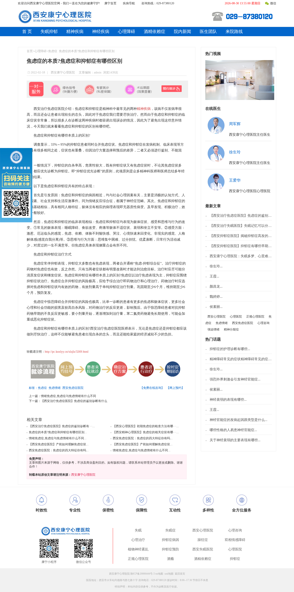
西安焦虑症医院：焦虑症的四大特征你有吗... (59, 450)
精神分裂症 (231, 329)
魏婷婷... (216, 296)
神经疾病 (100, 31)
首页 (30, 51)
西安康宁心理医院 (62, 72)
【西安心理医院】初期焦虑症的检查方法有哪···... (146, 426)
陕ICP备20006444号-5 (142, 573)
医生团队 (208, 31)
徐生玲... (216, 266)
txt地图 (159, 573)
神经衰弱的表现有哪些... (228, 399)
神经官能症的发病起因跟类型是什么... (238, 420)
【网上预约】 (175, 387)
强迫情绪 (213, 329)
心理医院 (236, 316)
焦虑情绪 (55, 387)
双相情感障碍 (235, 540)
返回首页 (180, 573)
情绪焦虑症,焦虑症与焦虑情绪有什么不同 (68, 396)
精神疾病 (75, 31)
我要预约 (257, 123)
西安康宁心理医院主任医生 (249, 134)
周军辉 (235, 124)
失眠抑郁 (49, 31)
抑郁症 (235, 559)
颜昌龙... (216, 286)
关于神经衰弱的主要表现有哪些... (235, 440)
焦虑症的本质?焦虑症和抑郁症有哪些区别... (58, 432)
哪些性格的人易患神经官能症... (233, 430)
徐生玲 (235, 152)
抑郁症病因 (170, 540)
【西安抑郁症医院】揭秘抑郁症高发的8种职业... (246, 236)
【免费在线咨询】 (152, 387)
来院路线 (234, 31)
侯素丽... (216, 306)
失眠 (138, 530)
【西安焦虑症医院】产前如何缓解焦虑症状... (59, 444)
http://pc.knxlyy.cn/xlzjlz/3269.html (66, 351)
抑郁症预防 (170, 549)
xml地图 (168, 573)
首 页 (27, 31)
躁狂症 (203, 540)
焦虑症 (52, 51)
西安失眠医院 (202, 549)
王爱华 (235, 180)
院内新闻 (182, 31)
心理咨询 (263, 323)
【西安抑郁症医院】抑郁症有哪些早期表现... (244, 246)
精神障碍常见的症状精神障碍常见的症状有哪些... (247, 359)
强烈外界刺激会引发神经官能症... (235, 379)
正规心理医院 (255, 316)
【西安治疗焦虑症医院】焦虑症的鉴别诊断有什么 (74, 401)
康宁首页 (110, 3)
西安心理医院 (216, 316)
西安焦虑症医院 (73, 387)
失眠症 (170, 530)
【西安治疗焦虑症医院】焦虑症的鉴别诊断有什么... (249, 215)
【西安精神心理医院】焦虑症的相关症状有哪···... (146, 432)
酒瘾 (170, 559)
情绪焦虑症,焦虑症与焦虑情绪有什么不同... (58, 438)
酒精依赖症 (154, 31)
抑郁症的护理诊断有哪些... (230, 349)
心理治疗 (138, 540)
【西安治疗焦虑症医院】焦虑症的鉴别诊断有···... (62, 426)
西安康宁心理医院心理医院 (249, 191)
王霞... (214, 276)
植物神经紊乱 (138, 549)
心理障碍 (126, 31)
